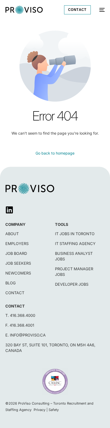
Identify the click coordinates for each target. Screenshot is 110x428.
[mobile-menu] (100, 10)
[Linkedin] (9, 210)
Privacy (39, 410)
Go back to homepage (55, 153)
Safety (54, 410)
